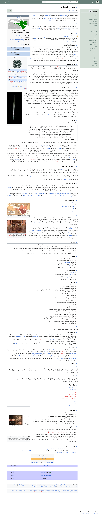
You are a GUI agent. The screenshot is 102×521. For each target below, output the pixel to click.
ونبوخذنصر (27, 195)
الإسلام (44, 18)
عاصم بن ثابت (51, 349)
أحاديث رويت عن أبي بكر (70, 396)
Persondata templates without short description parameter (40, 490)
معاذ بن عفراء (52, 58)
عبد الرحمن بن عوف (36, 230)
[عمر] (17, 63)
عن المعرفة (88, 513)
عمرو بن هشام (70, 41)
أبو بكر (62, 169)
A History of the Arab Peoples (58, 432)
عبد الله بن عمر (18, 71)
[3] (30, 176)
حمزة (35, 38)
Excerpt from (54, 449)
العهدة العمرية (17, 83)
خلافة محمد (11, 81)
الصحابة (61, 155)
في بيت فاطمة (23, 82)
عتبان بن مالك (61, 58)
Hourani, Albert (46, 432)
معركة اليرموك (34, 355)
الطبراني (41, 486)
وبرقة (55, 193)
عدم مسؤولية (82, 513)
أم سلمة (48, 334)
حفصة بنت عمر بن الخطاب (50, 486)
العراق (73, 203)
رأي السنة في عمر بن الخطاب (69, 394)
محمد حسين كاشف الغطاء (56, 161)
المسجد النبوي (67, 262)
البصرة (26, 193)
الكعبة (74, 54)
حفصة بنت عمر (18, 73)
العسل (47, 114)
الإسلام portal (14, 86)
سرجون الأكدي (37, 195)
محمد (70, 169)
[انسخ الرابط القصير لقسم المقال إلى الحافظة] (77, 23)
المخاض (65, 96)
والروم (48, 148)
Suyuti (74, 449)
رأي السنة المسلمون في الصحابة (69, 392)
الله (73, 227)
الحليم (75, 403)
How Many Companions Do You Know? (58, 443)
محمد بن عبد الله (53, 18)
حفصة (74, 344)
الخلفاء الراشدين (63, 15)
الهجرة (35, 185)
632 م (57, 66)
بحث (44, 2)
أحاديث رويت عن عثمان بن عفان (69, 399)
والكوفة (22, 193)
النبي (58, 486)
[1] (44, 37)
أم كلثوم (46, 484)
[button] (97, 2)
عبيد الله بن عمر (21, 72)
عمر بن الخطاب (21, 484)
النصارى (67, 277)
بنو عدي (42, 456)
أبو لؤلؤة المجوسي (70, 228)
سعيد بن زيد (47, 353)
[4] (27, 357)
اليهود (10, 195)
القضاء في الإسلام (43, 491)
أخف (90, 11)
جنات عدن (35, 486)
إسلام (74, 47)
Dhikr (75, 401)
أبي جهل (39, 28)
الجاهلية (52, 339)
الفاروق (18, 17)
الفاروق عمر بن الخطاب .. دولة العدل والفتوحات (65, 452)
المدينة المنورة (21, 39)
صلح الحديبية (23, 81)
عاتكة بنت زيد (73, 353)
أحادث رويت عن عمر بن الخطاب (69, 398)
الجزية (71, 274)
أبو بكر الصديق (21, 41)
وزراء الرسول (58, 490)
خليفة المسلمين (42, 460)
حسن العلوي (16, 159)
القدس (72, 206)
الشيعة (68, 157)
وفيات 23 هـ (35, 491)
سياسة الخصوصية (95, 513)
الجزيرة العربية (74, 196)
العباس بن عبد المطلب (32, 484)
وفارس (61, 193)
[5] (58, 359)
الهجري (51, 20)
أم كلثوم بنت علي (72, 358)
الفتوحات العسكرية (16, 82)
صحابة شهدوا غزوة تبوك (26, 491)
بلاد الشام (69, 193)
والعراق (64, 193)
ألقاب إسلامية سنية (42, 458)
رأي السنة (24, 77)
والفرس (59, 148)
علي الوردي (72, 159)
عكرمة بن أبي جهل (49, 355)
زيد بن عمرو (63, 353)
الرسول (31, 145)
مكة (23, 35)
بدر (63, 146)
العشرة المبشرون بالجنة (17, 77)
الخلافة (16, 148)
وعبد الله (60, 344)
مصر (73, 208)
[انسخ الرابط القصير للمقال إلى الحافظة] (77, 7)
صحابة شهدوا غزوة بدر (72, 491)
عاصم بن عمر (12, 72)
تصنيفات (75, 490)
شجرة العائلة (23, 71)
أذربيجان (72, 210)
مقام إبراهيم (68, 265)
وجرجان (36, 193)
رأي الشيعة (10, 77)
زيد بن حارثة (45, 351)
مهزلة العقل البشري (29, 159)
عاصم (62, 351)
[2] (75, 39)
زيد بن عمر (10, 71)
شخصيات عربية (51, 491)
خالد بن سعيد (19, 355)
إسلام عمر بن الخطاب (65, 36)
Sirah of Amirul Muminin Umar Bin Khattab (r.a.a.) (34, 450)
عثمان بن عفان (21, 42)
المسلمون (70, 232)
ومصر (58, 193)
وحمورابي (32, 195)
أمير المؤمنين (48, 15)
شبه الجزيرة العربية (18, 35)
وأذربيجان (44, 193)
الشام (73, 204)
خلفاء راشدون (14, 490)
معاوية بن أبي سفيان (20, 336)
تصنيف (21, 86)
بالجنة (76, 20)
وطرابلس (51, 193)
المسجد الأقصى (64, 206)
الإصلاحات (10, 82)
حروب (22, 52)
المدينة (76, 52)
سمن (76, 100)
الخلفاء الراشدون (17, 81)
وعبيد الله (42, 339)
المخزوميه (45, 28)
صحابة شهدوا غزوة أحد (61, 491)
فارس (71, 211)
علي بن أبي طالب (51, 157)
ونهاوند (40, 193)
